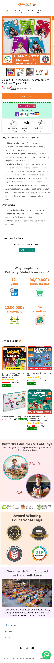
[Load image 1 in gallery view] (10, 72)
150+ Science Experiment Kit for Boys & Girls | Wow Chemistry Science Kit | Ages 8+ (13, 375)
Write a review (27, 250)
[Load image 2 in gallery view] (20, 72)
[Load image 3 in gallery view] (39, 72)
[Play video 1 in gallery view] (30, 72)
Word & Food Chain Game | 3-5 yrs (14, 417)
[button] (5, 4)
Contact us (9, 631)
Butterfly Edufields (16, 658)
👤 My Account (11, 625)
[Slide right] (51, 73)
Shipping (13, 88)
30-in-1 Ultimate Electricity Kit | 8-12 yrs (39, 374)
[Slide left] (3, 73)
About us (9, 637)
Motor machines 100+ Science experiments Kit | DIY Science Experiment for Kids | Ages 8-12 (38, 419)
